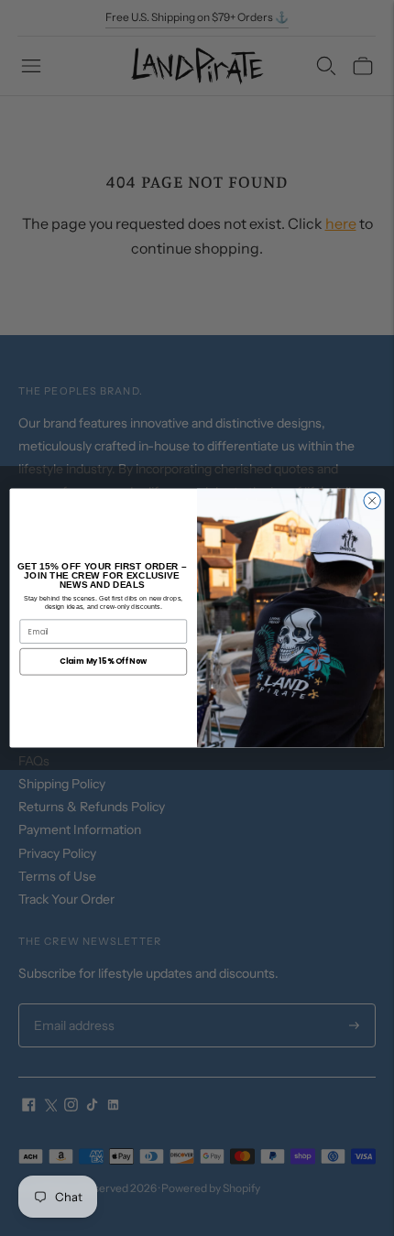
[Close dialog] (372, 501)
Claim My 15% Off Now (104, 661)
